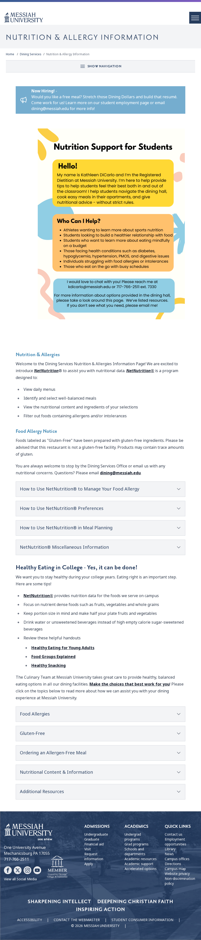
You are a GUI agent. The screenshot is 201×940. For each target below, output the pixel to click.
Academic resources (141, 858)
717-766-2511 (16, 859)
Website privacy (177, 873)
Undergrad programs (133, 837)
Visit (87, 849)
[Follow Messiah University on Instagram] (27, 870)
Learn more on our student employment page (107, 103)
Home (10, 54)
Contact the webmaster (77, 919)
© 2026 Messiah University (95, 925)
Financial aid (94, 844)
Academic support (139, 863)
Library (170, 849)
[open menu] (195, 18)
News (169, 854)
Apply (88, 863)
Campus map (175, 868)
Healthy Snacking (48, 665)
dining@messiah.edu (50, 109)
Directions (173, 863)
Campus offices (177, 858)
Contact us (173, 834)
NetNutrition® (38, 596)
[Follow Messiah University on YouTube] (37, 870)
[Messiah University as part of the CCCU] (57, 867)
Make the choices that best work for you (129, 684)
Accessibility (29, 919)
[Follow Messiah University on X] (18, 870)
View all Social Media (20, 879)
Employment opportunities (175, 842)
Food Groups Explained (53, 656)
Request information (93, 856)
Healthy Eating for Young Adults (62, 648)
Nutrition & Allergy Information (67, 54)
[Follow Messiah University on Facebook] (8, 870)
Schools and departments (135, 851)
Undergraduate (96, 834)
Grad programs (137, 844)
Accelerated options (141, 868)
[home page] (102, 17)
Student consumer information (142, 919)
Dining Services (30, 54)
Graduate (91, 839)
